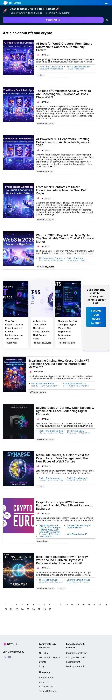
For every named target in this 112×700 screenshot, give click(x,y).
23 (17, 609)
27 (39, 609)
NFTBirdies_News (67, 343)
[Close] (107, 20)
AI (41, 75)
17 (89, 604)
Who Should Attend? (77, 534)
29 (50, 609)
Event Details (45, 536)
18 (94, 604)
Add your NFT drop (76, 657)
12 (61, 604)
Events (42, 661)
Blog (41, 666)
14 (72, 604)
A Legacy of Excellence (50, 534)
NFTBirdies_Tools (45, 171)
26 (33, 609)
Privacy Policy (46, 686)
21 (6, 609)
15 (78, 604)
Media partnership (75, 666)
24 (22, 609)
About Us (44, 682)
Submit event (73, 661)
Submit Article (53, 20)
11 (56, 604)
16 (83, 604)
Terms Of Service (48, 691)
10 (50, 604)
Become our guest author (96, 316)
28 (44, 609)
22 (11, 609)
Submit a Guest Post (76, 653)
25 (28, 609)
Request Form (46, 677)
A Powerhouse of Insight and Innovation (79, 526)
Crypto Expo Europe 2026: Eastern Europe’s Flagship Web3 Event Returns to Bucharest (50, 528)
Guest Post (11, 343)
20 (105, 604)
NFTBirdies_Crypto (45, 123)
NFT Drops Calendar (49, 657)
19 (100, 604)
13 (66, 604)
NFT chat (43, 653)
